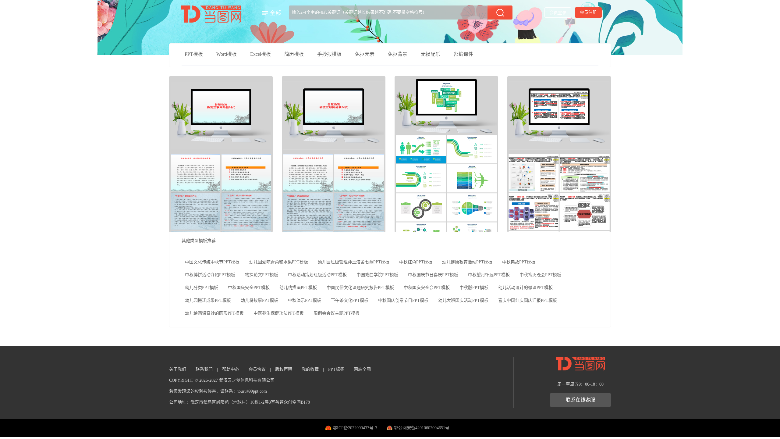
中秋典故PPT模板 (518, 262)
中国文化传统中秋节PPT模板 (212, 262)
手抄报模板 (329, 54)
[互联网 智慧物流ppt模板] (333, 154)
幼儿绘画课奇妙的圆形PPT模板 (214, 313)
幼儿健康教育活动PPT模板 (467, 262)
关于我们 (177, 369)
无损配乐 (430, 54)
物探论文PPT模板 (261, 275)
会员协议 (257, 369)
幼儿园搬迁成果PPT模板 (208, 300)
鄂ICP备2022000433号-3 (355, 428)
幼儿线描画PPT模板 (298, 287)
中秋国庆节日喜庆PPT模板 (433, 275)
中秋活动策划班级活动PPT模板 (317, 275)
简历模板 (294, 54)
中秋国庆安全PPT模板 (249, 287)
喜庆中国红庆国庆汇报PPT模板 (527, 300)
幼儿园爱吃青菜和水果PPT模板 (278, 262)
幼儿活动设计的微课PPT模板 (525, 287)
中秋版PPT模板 (473, 287)
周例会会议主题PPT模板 (337, 313)
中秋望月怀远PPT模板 (489, 275)
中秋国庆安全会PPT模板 (427, 287)
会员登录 (557, 12)
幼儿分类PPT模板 (201, 287)
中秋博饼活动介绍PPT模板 (210, 275)
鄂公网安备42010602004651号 (421, 428)
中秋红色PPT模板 (415, 262)
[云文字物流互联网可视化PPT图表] (446, 154)
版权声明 (283, 369)
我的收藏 (310, 369)
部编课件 (463, 54)
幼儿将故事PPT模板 (259, 300)
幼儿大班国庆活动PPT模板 (463, 300)
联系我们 (204, 369)
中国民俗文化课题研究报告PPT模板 (360, 287)
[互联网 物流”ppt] (559, 154)
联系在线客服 (580, 399)
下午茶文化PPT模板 (349, 300)
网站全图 (362, 369)
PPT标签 (336, 369)
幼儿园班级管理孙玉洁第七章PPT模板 (353, 262)
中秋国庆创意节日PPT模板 (403, 300)
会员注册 (588, 12)
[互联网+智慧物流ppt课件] (221, 154)
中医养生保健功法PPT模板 (279, 313)
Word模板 (226, 54)
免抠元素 (364, 54)
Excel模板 (260, 54)
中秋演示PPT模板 (304, 300)
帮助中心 (230, 369)
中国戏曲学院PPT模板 (377, 275)
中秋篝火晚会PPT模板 (540, 275)
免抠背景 (397, 54)
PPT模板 (194, 54)
